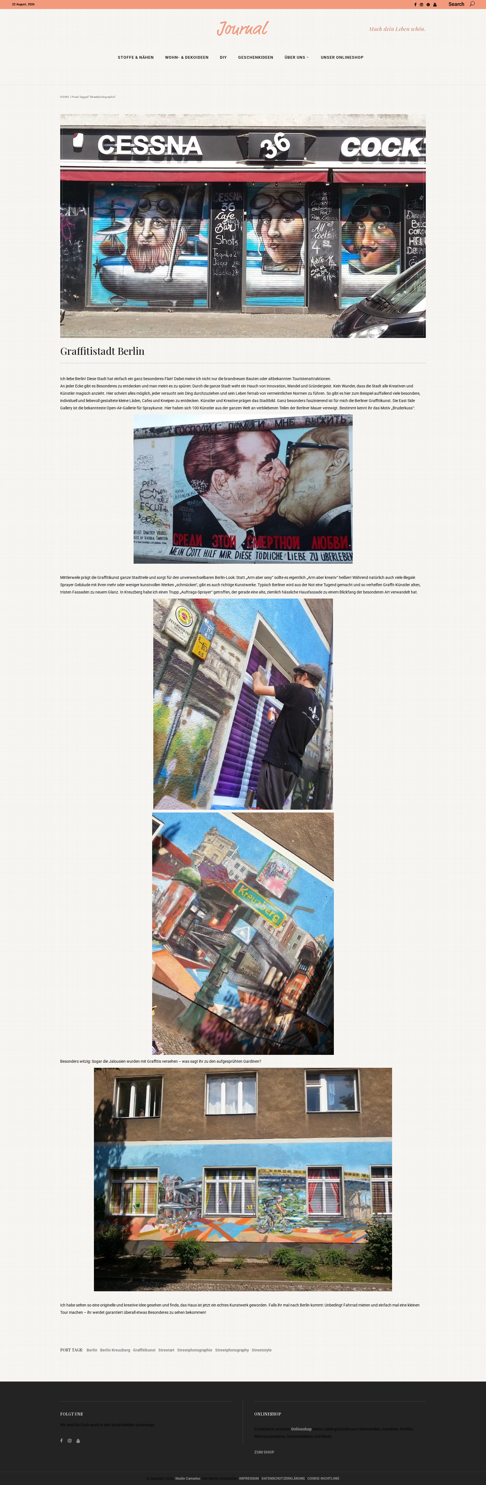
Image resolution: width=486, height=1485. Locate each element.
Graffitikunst (144, 1350)
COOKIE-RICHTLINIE (323, 1479)
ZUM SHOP (264, 1452)
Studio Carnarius (187, 1479)
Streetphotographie (194, 1350)
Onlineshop (301, 1429)
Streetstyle (262, 1350)
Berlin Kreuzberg (115, 1350)
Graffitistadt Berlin (102, 350)
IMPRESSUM (249, 1479)
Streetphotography (232, 1350)
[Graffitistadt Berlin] (243, 226)
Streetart (166, 1350)
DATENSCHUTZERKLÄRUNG (283, 1479)
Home (64, 97)
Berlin (92, 1350)
